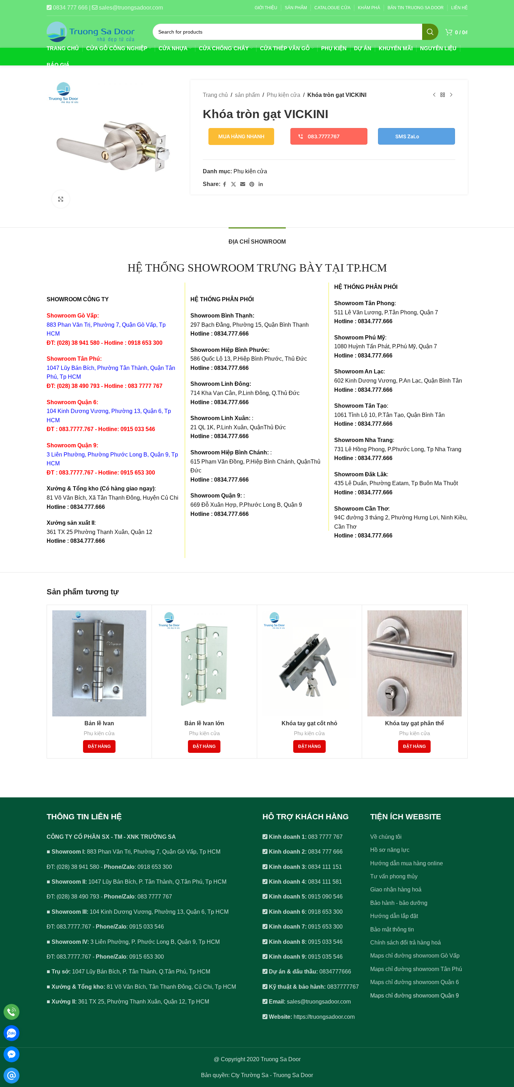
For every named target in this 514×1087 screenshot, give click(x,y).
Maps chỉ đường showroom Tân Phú (416, 969)
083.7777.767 (323, 136)
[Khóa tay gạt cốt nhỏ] (309, 663)
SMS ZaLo (407, 136)
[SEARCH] (430, 32)
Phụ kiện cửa (283, 95)
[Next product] (451, 95)
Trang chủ (215, 95)
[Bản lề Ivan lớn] (204, 663)
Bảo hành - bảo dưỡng (398, 903)
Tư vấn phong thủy (394, 876)
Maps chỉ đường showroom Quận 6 (414, 982)
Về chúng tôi (386, 837)
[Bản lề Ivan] (99, 663)
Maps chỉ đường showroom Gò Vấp (415, 956)
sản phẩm (247, 95)
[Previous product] (434, 95)
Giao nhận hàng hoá (395, 890)
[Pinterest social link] (251, 184)
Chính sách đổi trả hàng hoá (405, 943)
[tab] (257, 238)
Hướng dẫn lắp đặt (394, 916)
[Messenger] (11, 1054)
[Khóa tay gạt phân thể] (414, 663)
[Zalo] (11, 1033)
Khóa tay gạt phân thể (414, 723)
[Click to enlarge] (61, 199)
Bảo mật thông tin (392, 929)
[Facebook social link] (224, 184)
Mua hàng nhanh (241, 136)
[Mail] (11, 1075)
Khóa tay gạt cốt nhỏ (309, 723)
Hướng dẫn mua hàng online (406, 863)
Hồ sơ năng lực (389, 850)
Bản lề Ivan (99, 723)
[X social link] (233, 184)
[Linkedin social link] (260, 184)
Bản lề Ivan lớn (204, 723)
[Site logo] (91, 31)
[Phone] (11, 1012)
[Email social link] (242, 184)
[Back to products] (442, 95)
